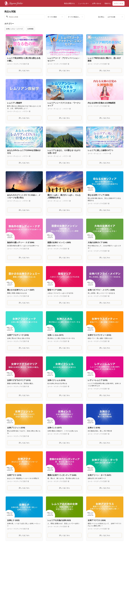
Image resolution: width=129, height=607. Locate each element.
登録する (108, 3)
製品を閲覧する (69, 3)
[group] (56, 28)
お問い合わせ (96, 3)
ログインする (118, 3)
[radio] (14, 28)
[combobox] (55, 16)
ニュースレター (83, 3)
